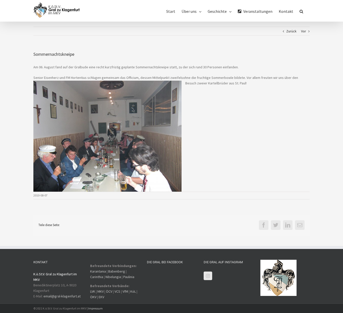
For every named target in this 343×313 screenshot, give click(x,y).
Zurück (291, 31)
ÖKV (93, 297)
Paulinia (128, 277)
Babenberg (116, 271)
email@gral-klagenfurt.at (62, 296)
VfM (125, 291)
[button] (301, 11)
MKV (100, 291)
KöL (133, 291)
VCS (117, 291)
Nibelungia (113, 277)
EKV (101, 297)
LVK (92, 291)
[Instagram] (208, 276)
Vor (303, 31)
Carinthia (96, 277)
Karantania (98, 271)
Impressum (95, 308)
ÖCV (109, 291)
